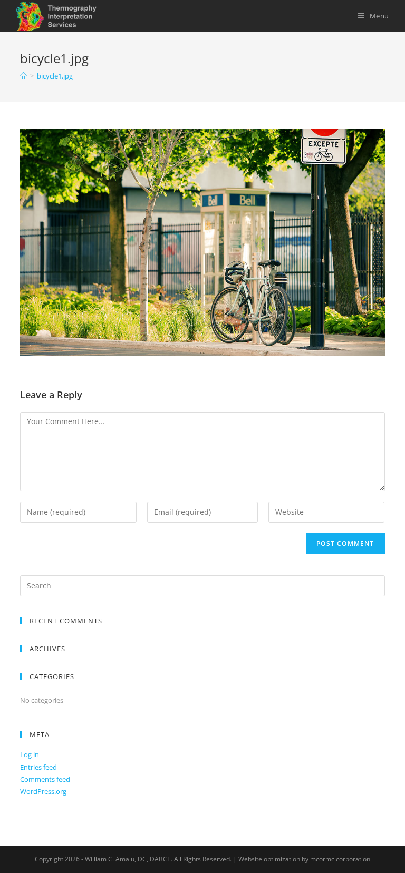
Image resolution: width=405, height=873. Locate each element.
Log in (29, 754)
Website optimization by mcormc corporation (304, 859)
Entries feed (38, 767)
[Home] (23, 76)
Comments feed (45, 779)
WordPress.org (43, 791)
